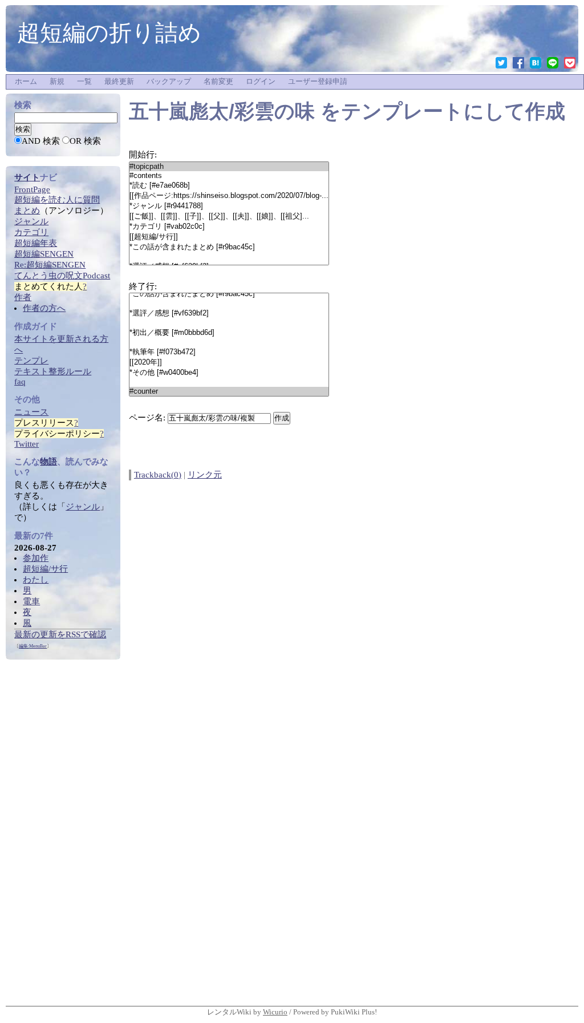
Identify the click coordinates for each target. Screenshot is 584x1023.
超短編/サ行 (45, 568)
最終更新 (119, 82)
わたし (35, 579)
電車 (31, 601)
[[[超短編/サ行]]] (228, 237)
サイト (27, 177)
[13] (228, 342)
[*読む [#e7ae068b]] (228, 185)
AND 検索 (41, 140)
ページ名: (147, 417)
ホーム (26, 82)
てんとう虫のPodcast (62, 275)
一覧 (84, 82)
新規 (57, 82)
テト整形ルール (52, 371)
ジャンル (83, 506)
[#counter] (228, 391)
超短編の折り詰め (109, 32)
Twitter (26, 443)
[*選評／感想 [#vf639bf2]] (228, 313)
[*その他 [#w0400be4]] (228, 372)
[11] (228, 322)
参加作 (35, 558)
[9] (228, 256)
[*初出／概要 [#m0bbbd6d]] (228, 332)
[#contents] (228, 175)
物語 (48, 461)
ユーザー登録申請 (317, 82)
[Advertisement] (63, 831)
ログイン (260, 82)
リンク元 (205, 474)
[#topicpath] (228, 166)
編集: (33, 646)
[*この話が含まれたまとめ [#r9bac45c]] (228, 247)
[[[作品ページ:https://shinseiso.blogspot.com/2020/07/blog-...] (228, 196)
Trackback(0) (157, 474)
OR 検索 (85, 140)
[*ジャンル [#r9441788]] (228, 206)
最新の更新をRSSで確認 (60, 634)
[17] (228, 382)
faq (20, 381)
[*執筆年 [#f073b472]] (228, 352)
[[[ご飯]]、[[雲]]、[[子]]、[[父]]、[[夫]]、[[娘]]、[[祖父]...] (228, 216)
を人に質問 (57, 199)
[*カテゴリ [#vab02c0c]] (228, 226)
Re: (50, 264)
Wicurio (275, 1012)
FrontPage (32, 189)
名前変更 (218, 82)
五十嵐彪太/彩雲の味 (222, 111)
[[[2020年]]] (228, 362)
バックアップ (169, 82)
